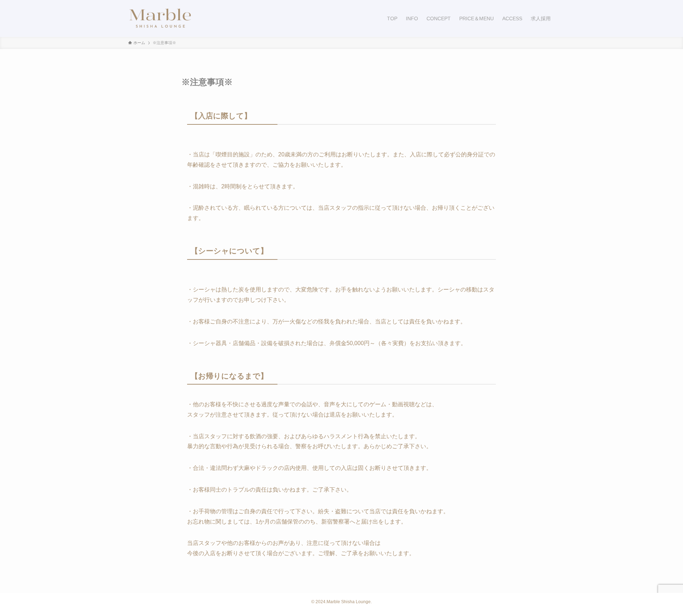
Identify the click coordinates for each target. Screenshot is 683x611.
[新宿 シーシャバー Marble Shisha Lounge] (160, 18)
